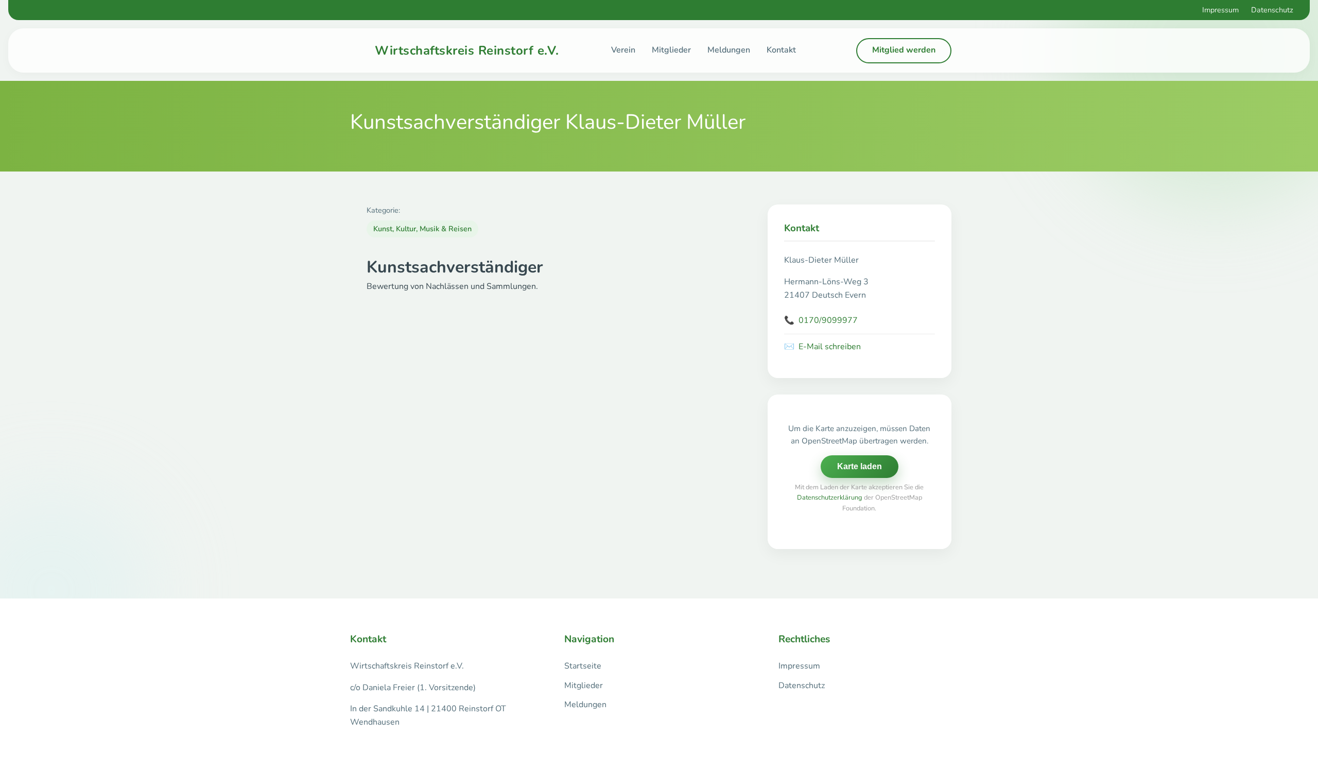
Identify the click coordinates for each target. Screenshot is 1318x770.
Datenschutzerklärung (829, 497)
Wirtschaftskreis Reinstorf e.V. (467, 50)
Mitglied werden (903, 50)
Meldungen (728, 50)
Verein (623, 50)
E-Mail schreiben (822, 346)
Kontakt (781, 50)
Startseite (582, 666)
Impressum (1220, 10)
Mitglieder (671, 50)
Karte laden (859, 466)
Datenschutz (1272, 10)
